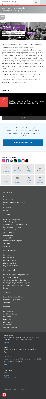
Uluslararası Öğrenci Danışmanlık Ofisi (16, 275)
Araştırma (6, 246)
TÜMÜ (23, 118)
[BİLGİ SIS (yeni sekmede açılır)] (17, 169)
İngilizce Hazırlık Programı (12, 227)
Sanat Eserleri (8, 199)
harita (7, 343)
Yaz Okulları (7, 243)
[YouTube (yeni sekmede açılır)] (23, 160)
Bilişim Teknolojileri (9, 263)
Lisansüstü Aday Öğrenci (11, 299)
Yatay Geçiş (7, 302)
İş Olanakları (7, 207)
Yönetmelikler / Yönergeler (12, 240)
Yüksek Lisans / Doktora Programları (15, 224)
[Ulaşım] (6, 180)
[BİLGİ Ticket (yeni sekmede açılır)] (17, 180)
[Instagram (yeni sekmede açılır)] (3, 160)
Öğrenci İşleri (8, 238)
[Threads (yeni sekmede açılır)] (27, 160)
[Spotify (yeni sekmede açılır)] (15, 160)
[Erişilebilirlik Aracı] (4, 395)
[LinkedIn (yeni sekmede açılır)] (19, 160)
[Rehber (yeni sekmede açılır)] (40, 169)
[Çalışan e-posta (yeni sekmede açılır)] (40, 180)
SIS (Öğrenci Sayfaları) (10, 314)
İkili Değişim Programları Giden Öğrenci (16, 283)
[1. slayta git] (20, 37)
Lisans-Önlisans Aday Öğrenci (13, 297)
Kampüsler (7, 255)
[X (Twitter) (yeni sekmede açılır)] (11, 160)
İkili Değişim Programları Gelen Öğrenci (16, 285)
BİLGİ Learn (7, 316)
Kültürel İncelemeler (14, 9)
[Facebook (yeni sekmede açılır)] (7, 160)
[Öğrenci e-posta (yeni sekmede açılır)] (6, 169)
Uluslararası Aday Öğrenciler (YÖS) (14, 280)
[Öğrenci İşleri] (28, 180)
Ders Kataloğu (8, 235)
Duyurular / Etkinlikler (10, 266)
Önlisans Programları (10, 222)
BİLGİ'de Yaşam (8, 257)
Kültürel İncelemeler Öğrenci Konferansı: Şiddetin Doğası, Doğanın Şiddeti (26, 102)
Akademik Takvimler (10, 230)
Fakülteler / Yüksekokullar (12, 219)
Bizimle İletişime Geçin (23, 143)
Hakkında (6, 197)
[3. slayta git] (26, 37)
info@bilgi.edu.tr (10, 378)
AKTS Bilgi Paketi (9, 232)
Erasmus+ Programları (10, 277)
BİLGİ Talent (7, 322)
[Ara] (36, 2)
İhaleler (6, 205)
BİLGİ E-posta (8, 311)
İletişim (5, 210)
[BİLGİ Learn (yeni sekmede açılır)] (28, 169)
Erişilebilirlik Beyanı (11, 389)
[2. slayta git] (23, 37)
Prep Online (7, 319)
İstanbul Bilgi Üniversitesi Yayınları (14, 202)
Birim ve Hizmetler (9, 260)
